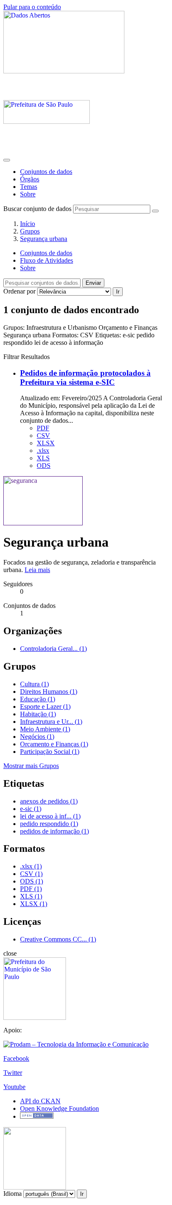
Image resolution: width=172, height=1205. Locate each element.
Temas (28, 186)
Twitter (12, 1072)
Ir (117, 292)
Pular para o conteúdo (32, 6)
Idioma (12, 1193)
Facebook (16, 1058)
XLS (43, 458)
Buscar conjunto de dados (37, 208)
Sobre (27, 194)
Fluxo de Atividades (46, 260)
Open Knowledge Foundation (59, 1108)
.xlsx (43, 450)
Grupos (30, 231)
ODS (44, 465)
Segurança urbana (43, 238)
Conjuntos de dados (46, 171)
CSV (43, 435)
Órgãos (29, 179)
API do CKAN (40, 1101)
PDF (43, 428)
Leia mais (37, 569)
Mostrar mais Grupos (31, 765)
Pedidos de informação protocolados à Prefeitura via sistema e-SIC (85, 378)
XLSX (46, 443)
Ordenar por (19, 291)
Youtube (14, 1086)
